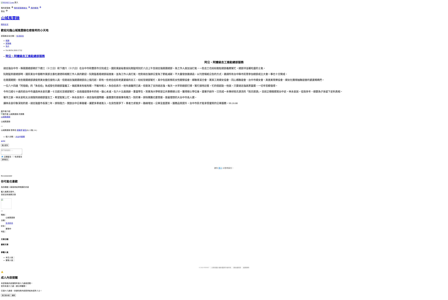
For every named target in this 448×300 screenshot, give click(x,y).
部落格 (8, 43)
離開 (13, 295)
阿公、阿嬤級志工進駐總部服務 (25, 56)
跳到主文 (4, 24)
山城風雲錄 (10, 18)
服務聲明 (246, 267)
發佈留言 (5, 159)
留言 (25, 130)
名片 (7, 46)
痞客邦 (19, 130)
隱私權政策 (237, 267)
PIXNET (206, 267)
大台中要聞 (20, 137)
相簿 (7, 41)
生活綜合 (20, 36)
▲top (3, 141)
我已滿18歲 (6, 295)
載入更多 (5, 145)
